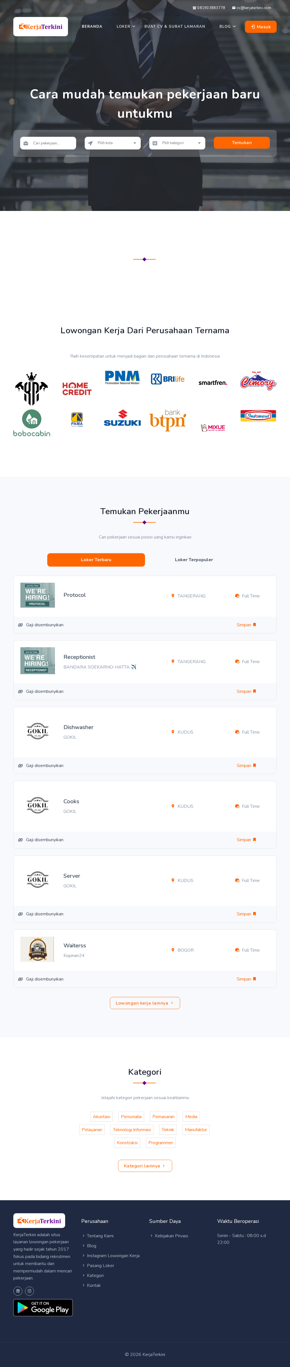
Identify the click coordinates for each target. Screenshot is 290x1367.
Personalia (131, 1117)
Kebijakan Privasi (171, 1236)
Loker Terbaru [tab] (96, 560)
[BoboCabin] (31, 422)
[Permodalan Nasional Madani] (122, 377)
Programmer (160, 1143)
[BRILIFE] (167, 378)
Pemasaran (163, 1117)
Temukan (242, 143)
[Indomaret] (258, 415)
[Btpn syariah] (167, 420)
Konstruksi (127, 1143)
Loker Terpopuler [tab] (194, 560)
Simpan (244, 625)
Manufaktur (196, 1130)
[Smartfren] (213, 382)
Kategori (95, 1275)
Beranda (92, 26)
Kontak (93, 1285)
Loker (123, 26)
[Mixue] (213, 427)
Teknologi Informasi (132, 1130)
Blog (225, 26)
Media (191, 1117)
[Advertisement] (145, 281)
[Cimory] (258, 380)
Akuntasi (101, 1117)
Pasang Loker (100, 1266)
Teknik (168, 1130)
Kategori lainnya (143, 1166)
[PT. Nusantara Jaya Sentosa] (122, 417)
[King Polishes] (31, 388)
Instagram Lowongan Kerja (113, 1256)
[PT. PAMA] (77, 419)
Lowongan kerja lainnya (143, 1003)
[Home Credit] (77, 388)
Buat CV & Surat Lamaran (174, 26)
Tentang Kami (100, 1236)
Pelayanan (92, 1130)
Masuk (263, 27)
